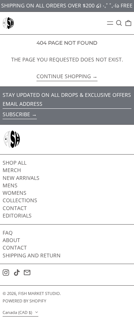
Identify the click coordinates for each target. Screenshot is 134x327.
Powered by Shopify (24, 301)
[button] (119, 23)
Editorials (17, 215)
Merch (12, 170)
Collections (20, 200)
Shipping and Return (32, 255)
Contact (15, 208)
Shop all (14, 162)
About (11, 240)
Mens (10, 185)
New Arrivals (21, 177)
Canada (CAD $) (18, 312)
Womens (14, 192)
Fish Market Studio (39, 293)
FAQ (8, 232)
